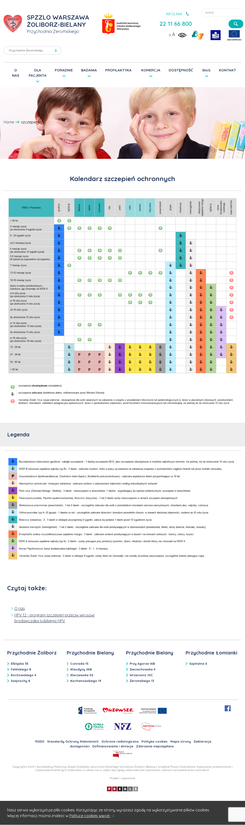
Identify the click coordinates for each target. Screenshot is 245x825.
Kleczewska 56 (81, 675)
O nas (19, 608)
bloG (206, 70)
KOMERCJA (150, 70)
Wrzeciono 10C (141, 675)
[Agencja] (122, 788)
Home (9, 122)
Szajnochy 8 (20, 681)
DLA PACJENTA (37, 72)
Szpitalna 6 (198, 663)
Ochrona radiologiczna (120, 741)
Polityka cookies (154, 741)
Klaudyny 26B (81, 669)
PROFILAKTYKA (118, 70)
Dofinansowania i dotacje (112, 746)
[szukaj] (235, 24)
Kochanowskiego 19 (85, 681)
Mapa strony (180, 741)
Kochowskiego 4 (23, 675)
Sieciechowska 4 (142, 669)
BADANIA (89, 70)
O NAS (15, 73)
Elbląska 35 (19, 663)
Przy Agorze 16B (142, 663)
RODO (39, 741)
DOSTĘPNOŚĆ (181, 70)
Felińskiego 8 (21, 669)
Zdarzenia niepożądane (155, 746)
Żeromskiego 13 (142, 681)
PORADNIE (64, 70)
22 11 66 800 (175, 23)
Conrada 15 (79, 663)
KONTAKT (227, 70)
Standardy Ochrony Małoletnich (73, 741)
